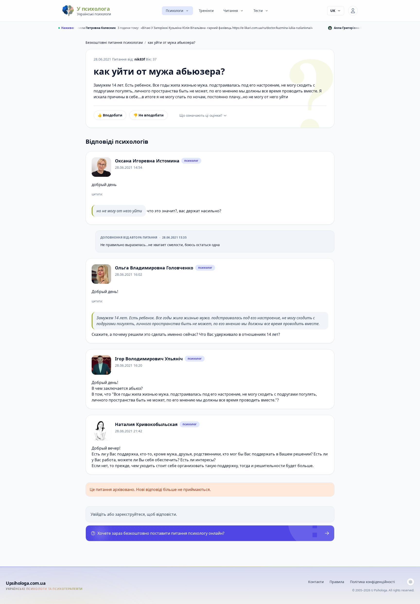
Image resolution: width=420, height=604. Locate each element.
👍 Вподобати (110, 115)
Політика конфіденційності (372, 581)
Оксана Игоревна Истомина (147, 161)
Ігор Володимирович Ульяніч (149, 359)
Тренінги (206, 10)
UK (332, 10)
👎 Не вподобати (148, 115)
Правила (337, 581)
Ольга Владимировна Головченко (154, 268)
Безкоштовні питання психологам (114, 42)
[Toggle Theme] (410, 582)
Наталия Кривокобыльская (146, 424)
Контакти (316, 581)
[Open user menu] (353, 11)
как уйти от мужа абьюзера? (171, 42)
